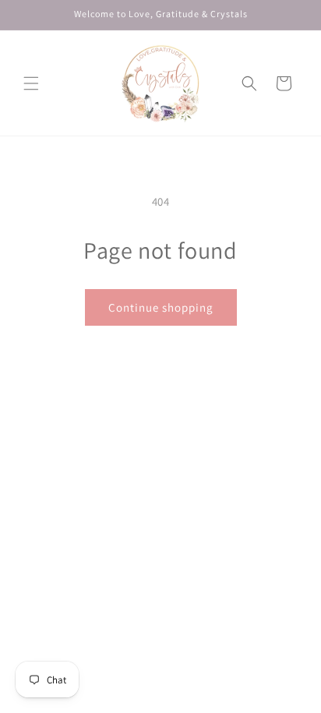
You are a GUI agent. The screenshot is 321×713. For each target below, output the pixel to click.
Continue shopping (160, 307)
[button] (31, 83)
